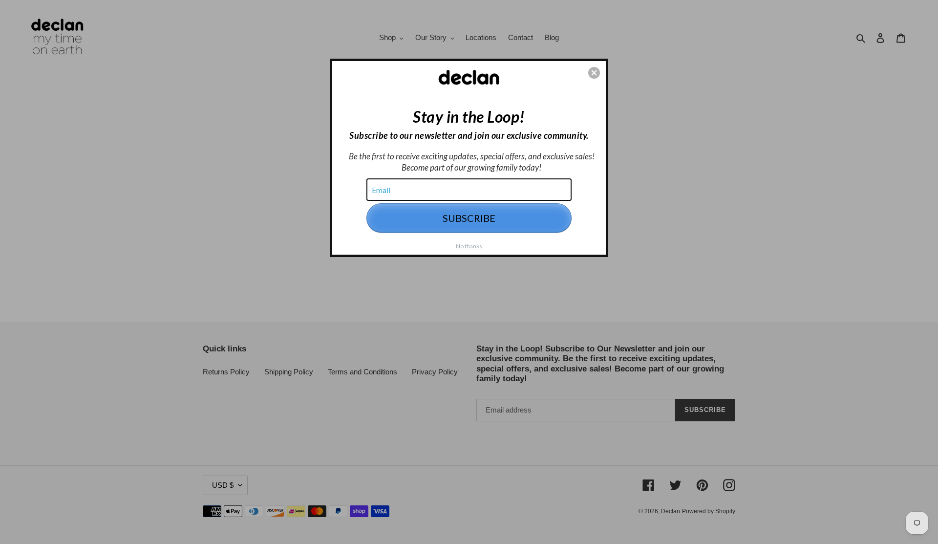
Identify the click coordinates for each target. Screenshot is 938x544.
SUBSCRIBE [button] (469, 218)
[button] (594, 73)
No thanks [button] (469, 246)
